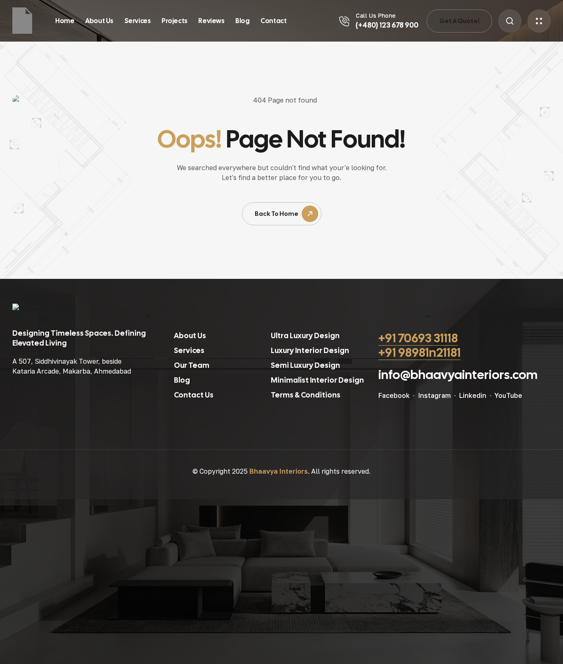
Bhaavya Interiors (278, 471)
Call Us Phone (376, 15)
